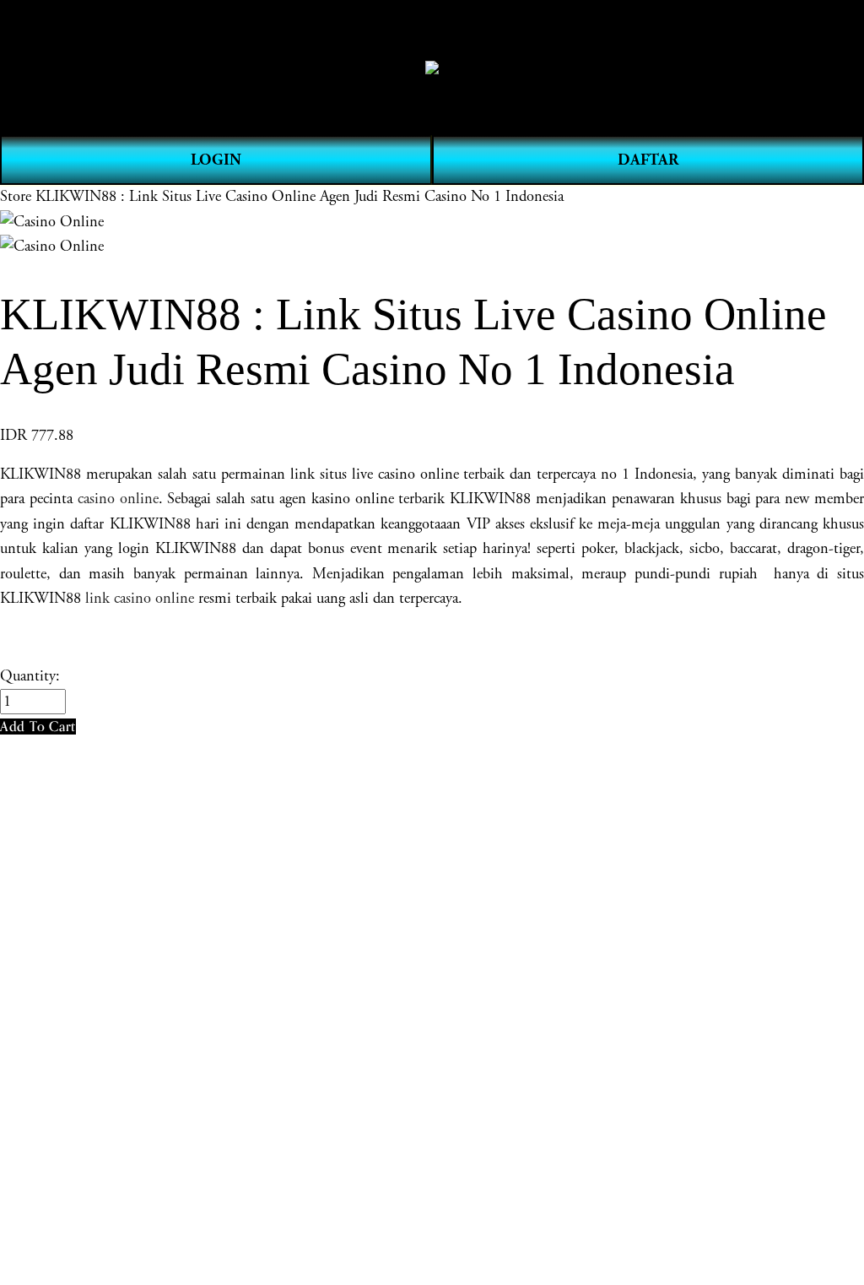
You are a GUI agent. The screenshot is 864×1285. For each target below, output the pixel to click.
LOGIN (216, 160)
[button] (38, 726)
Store (15, 197)
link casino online (139, 598)
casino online (118, 499)
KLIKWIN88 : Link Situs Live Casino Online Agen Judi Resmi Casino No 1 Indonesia (299, 197)
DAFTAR (648, 160)
